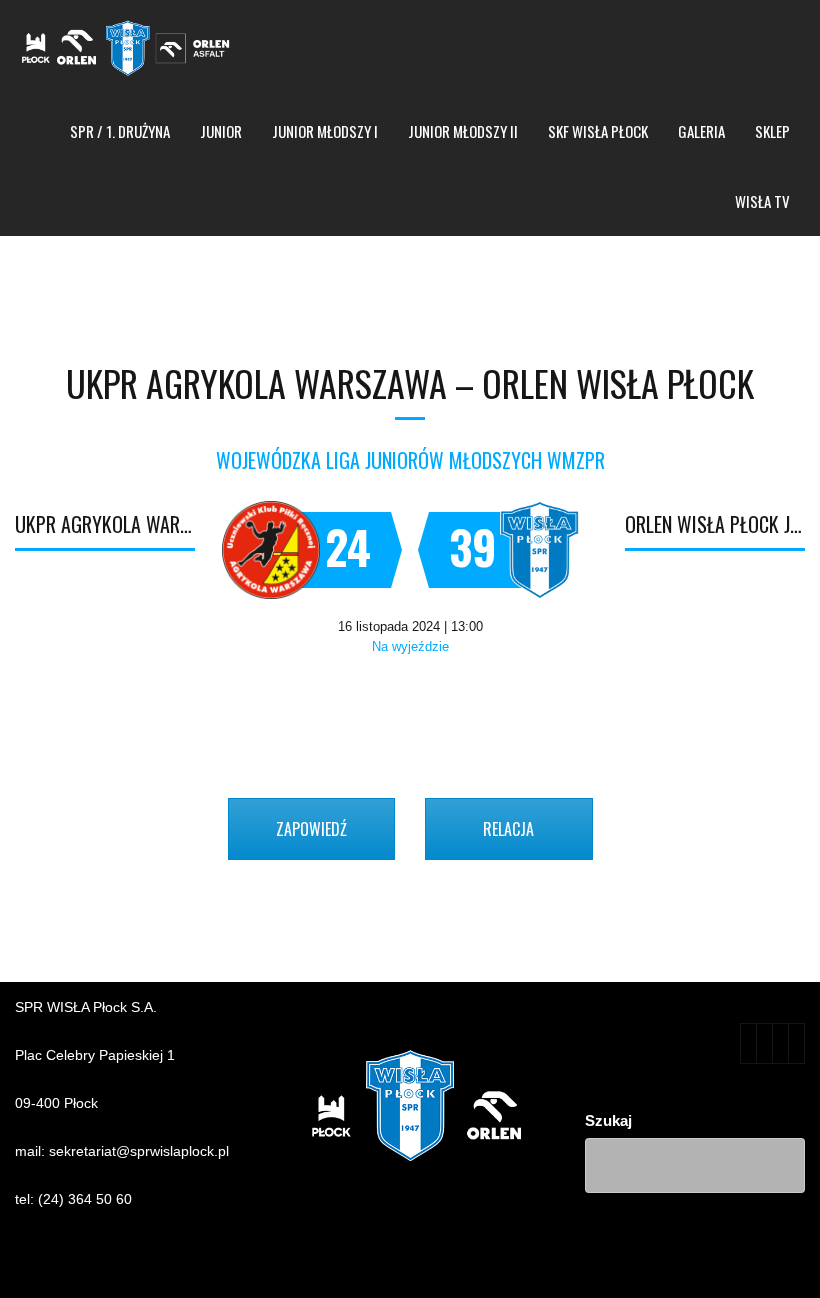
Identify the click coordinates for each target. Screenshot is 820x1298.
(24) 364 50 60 (85, 1199)
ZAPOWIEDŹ (311, 829)
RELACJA (508, 829)
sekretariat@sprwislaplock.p (137, 1151)
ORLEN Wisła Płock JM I (715, 524)
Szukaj (608, 1120)
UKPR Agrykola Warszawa (105, 524)
